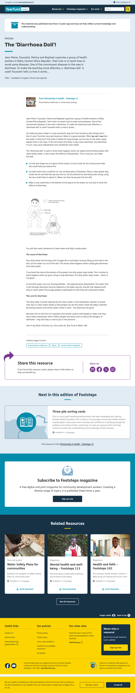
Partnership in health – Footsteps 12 (77, 444)
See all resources (67, 602)
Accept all (118, 685)
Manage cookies (91, 685)
